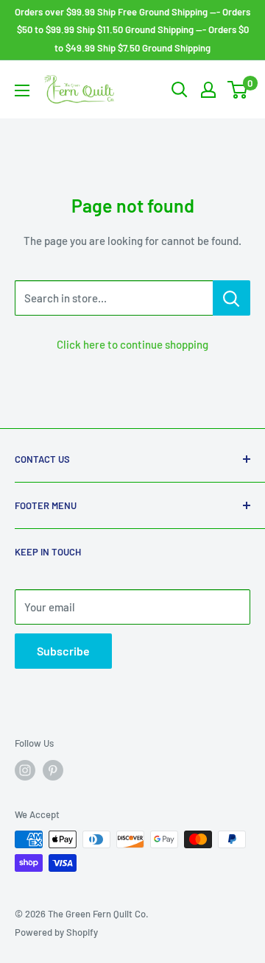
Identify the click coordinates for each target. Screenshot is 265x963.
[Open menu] (22, 90)
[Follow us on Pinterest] (53, 770)
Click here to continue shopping (132, 344)
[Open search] (180, 90)
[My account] (208, 90)
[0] (238, 90)
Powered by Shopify (56, 932)
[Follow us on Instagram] (25, 770)
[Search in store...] (231, 298)
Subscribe (63, 651)
